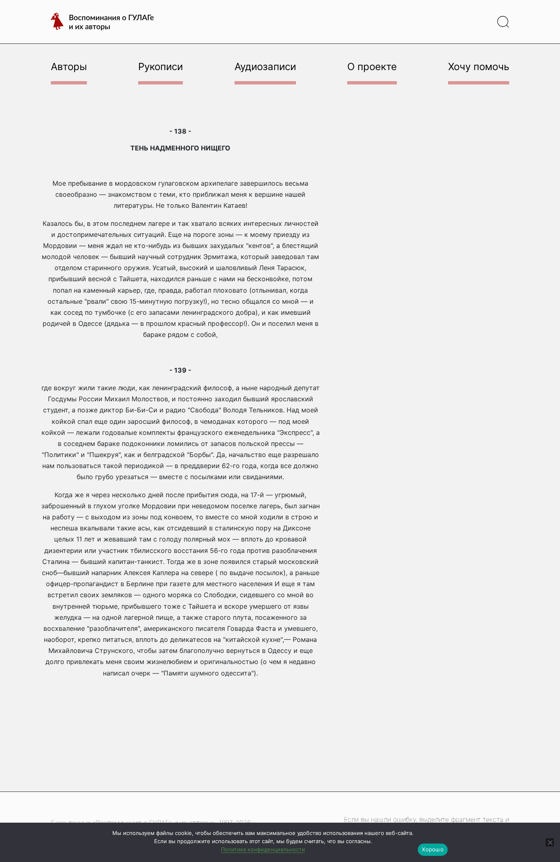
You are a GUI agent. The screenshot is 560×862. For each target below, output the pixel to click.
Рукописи (160, 67)
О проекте (372, 67)
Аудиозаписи (265, 67)
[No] (550, 842)
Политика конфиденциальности (263, 849)
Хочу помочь (478, 67)
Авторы (69, 67)
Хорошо (433, 849)
